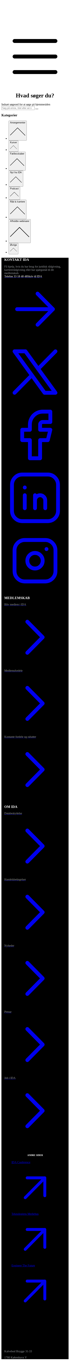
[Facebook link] (35, 465)
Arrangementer (17, 122)
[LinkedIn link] (35, 527)
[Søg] (36, 108)
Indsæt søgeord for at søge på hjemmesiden (25, 104)
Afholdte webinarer (19, 221)
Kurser (13, 142)
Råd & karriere (17, 201)
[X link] (35, 402)
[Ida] (35, 23)
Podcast (14, 188)
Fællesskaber (17, 153)
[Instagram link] (35, 590)
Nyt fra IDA (16, 172)
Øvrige (13, 245)
